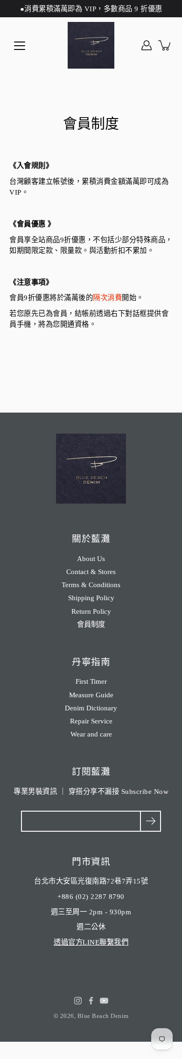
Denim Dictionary (91, 708)
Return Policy (91, 611)
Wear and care (91, 734)
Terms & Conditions (91, 585)
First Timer (91, 681)
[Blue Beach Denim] (91, 45)
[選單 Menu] (19, 46)
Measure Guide (91, 695)
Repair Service (91, 721)
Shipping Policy (91, 598)
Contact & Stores (91, 571)
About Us (91, 558)
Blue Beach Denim (103, 1015)
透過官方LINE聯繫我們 (91, 942)
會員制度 (91, 624)
